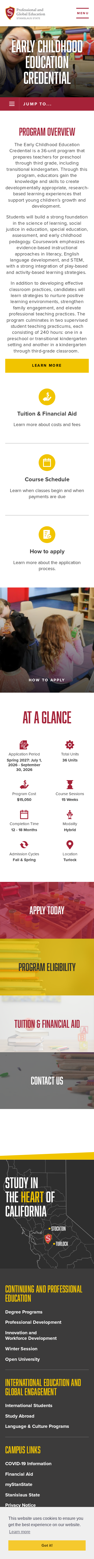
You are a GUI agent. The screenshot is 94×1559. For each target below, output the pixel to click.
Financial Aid (19, 1474)
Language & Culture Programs (37, 1426)
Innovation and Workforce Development (31, 1335)
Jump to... (37, 104)
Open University (22, 1359)
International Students (28, 1405)
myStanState (18, 1484)
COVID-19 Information (28, 1463)
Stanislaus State (22, 1495)
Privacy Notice (20, 1505)
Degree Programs (24, 1312)
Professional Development (33, 1322)
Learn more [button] (19, 1532)
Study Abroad (19, 1416)
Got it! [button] (47, 1545)
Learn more (47, 365)
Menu (83, 13)
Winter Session (21, 1349)
